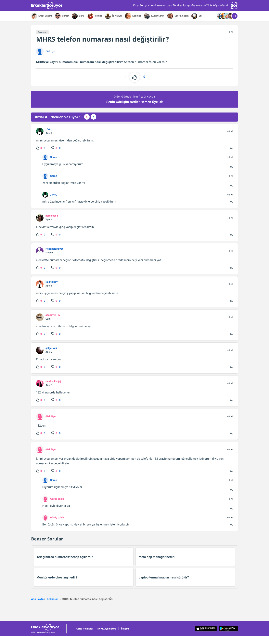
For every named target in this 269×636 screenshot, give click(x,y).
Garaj (81, 15)
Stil (200, 15)
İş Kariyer (117, 15)
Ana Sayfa (37, 599)
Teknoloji (42, 32)
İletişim (125, 628)
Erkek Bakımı (45, 15)
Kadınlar (136, 15)
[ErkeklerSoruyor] (48, 627)
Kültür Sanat (157, 15)
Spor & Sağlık (181, 15)
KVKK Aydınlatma (106, 628)
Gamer (65, 15)
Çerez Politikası (84, 628)
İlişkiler (98, 15)
